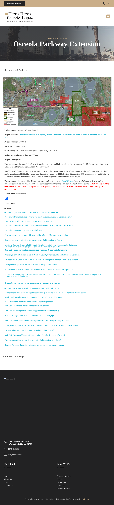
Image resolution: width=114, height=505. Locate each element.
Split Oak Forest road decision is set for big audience (27, 306)
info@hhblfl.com (15, 454)
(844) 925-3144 (67, 181)
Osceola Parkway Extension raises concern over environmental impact (34, 345)
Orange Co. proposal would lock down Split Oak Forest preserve (31, 212)
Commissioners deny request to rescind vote (23, 230)
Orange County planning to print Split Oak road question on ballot (32, 247)
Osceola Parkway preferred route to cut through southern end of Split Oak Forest (38, 217)
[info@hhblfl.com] (5, 454)
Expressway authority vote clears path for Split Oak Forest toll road (33, 340)
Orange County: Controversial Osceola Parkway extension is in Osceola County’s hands (41, 325)
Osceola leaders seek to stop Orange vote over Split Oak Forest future (33, 240)
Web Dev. (85, 499)
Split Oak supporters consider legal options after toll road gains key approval (37, 320)
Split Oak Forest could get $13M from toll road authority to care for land (35, 335)
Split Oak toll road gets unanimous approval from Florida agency (32, 311)
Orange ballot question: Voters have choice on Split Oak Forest (31, 265)
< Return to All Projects (15, 70)
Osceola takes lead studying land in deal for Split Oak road (29, 330)
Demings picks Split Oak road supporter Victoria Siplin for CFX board (33, 297)
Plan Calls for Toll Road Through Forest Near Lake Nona (28, 221)
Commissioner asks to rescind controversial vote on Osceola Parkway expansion (39, 225)
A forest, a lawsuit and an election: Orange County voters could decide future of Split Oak (42, 255)
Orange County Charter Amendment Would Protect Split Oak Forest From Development (41, 260)
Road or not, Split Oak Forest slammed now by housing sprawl (31, 315)
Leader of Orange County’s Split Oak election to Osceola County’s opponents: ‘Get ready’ (41, 245)
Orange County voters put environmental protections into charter (32, 283)
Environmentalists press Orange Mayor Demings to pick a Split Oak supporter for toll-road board (45, 293)
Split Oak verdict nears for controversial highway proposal (29, 301)
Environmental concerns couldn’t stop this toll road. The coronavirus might (36, 235)
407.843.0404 (13, 449)
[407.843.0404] (104, 3)
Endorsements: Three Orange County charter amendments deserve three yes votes (39, 269)
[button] (108, 16)
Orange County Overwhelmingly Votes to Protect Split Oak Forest (31, 288)
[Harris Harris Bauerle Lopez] (27, 16)
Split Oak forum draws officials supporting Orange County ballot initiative (36, 250)
